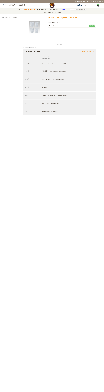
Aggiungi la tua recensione (87, 51)
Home (19, 9)
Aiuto (3, 1)
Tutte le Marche (41, 9)
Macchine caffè (54, 9)
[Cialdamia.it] (52, 5)
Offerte (64, 9)
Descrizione (59, 44)
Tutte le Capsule (28, 9)
